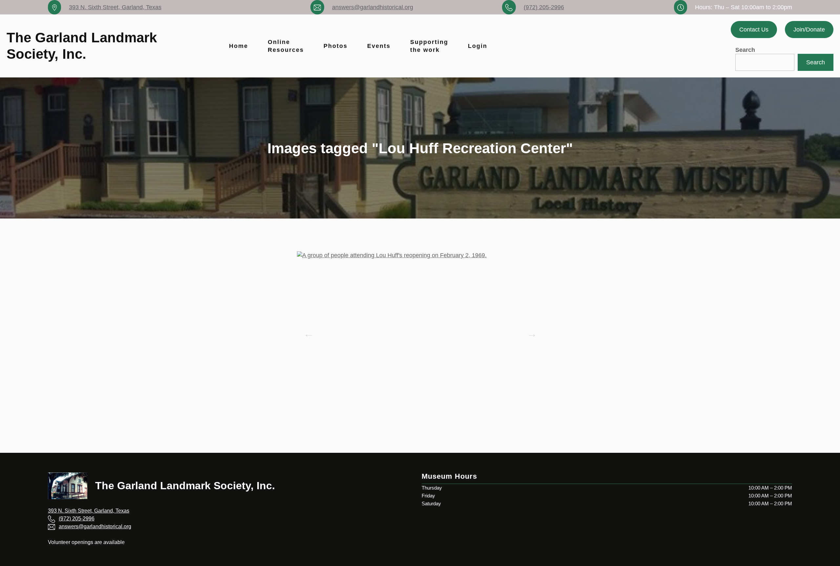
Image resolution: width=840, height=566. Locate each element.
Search (745, 50)
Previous (307, 331)
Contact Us (753, 29)
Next (530, 331)
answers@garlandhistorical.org (372, 7)
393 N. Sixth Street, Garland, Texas (115, 7)
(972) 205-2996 (544, 7)
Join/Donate (809, 29)
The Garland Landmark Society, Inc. (185, 486)
